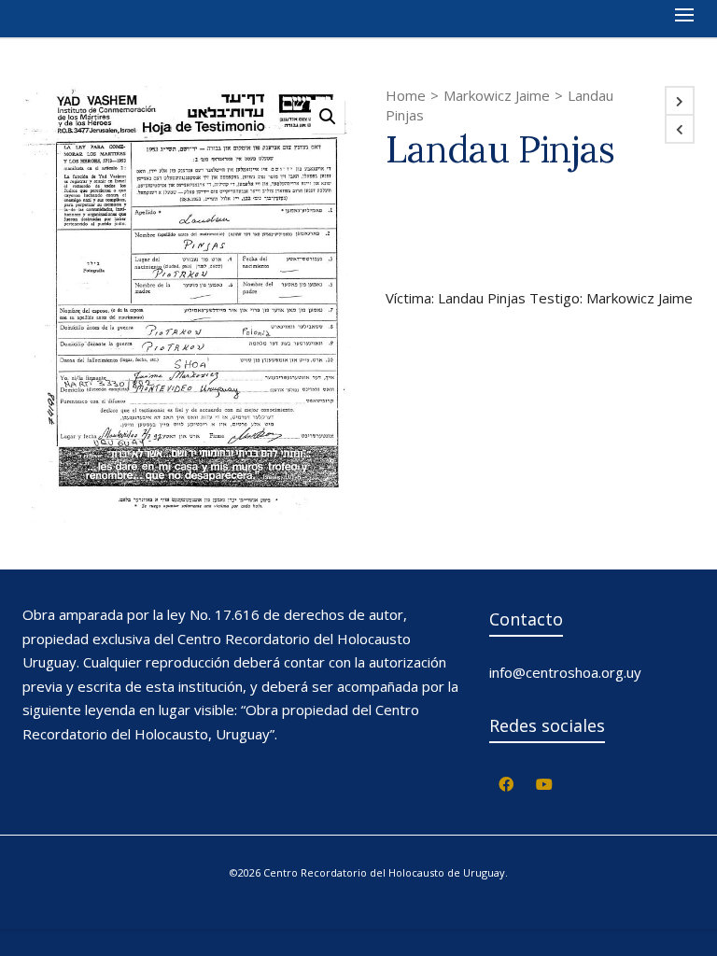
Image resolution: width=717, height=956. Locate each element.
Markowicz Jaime (496, 95)
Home (406, 95)
